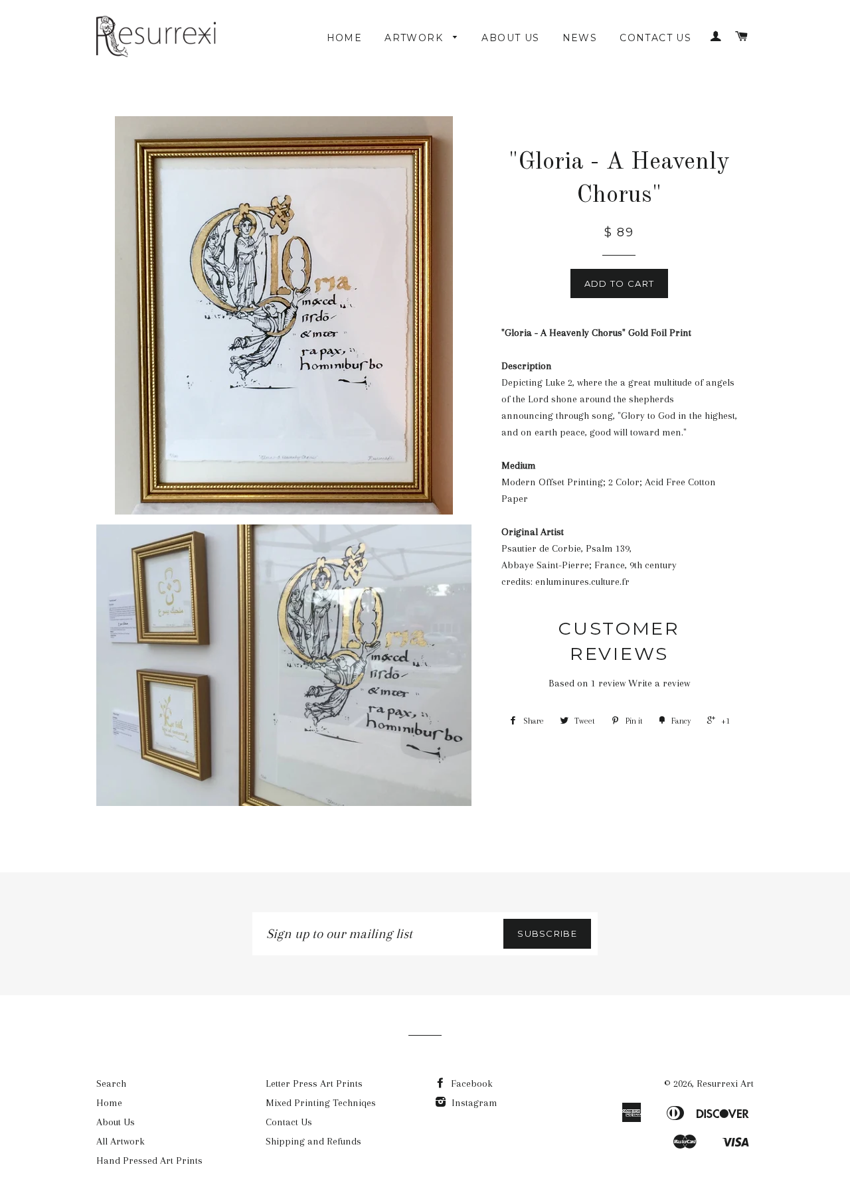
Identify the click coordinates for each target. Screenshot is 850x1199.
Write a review (659, 683)
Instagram (473, 1103)
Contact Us (655, 38)
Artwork (415, 38)
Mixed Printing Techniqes (321, 1103)
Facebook (470, 1083)
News (580, 38)
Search (111, 1083)
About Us (510, 38)
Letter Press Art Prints (314, 1083)
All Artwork (120, 1141)
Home (345, 38)
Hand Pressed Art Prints (149, 1160)
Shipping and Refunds (313, 1141)
